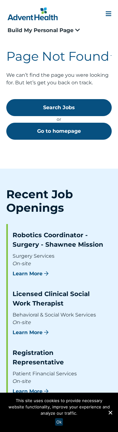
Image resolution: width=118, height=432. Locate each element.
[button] (110, 412)
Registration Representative (38, 357)
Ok (59, 421)
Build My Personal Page (41, 30)
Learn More (27, 274)
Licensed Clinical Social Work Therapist (51, 298)
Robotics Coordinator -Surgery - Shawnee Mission (58, 239)
